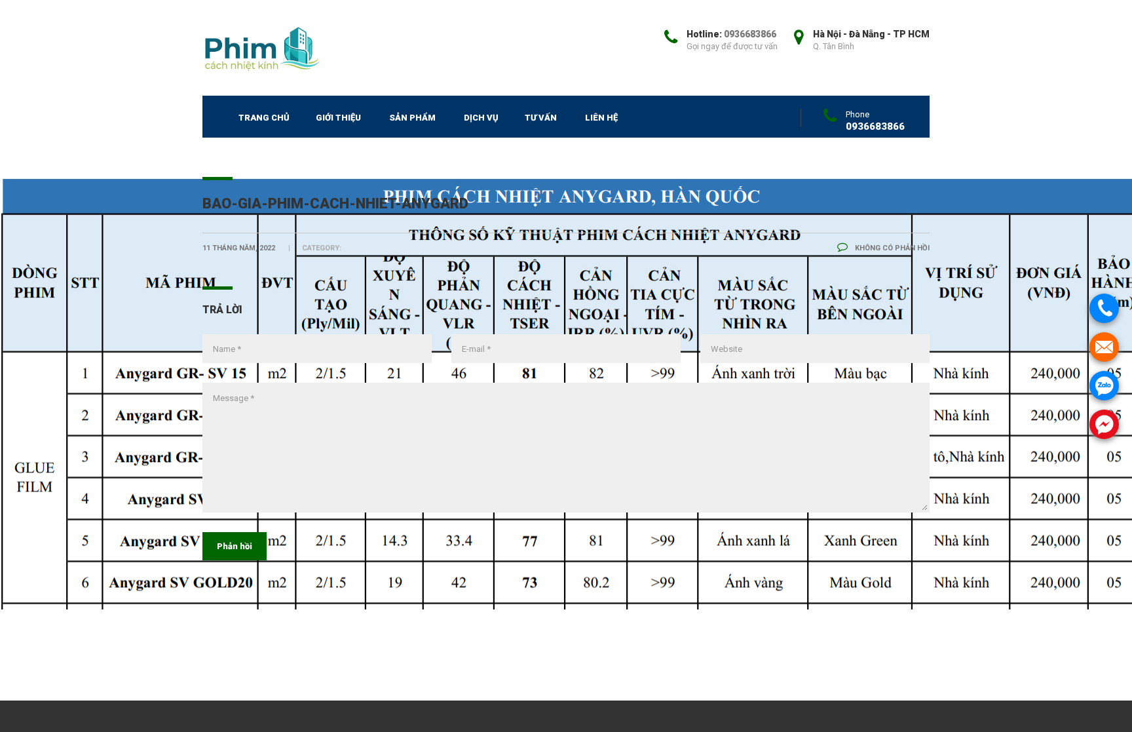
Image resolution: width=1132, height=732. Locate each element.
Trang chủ (264, 118)
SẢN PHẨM (412, 118)
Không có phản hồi (891, 248)
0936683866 (750, 34)
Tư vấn (541, 118)
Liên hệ (601, 118)
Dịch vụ (481, 118)
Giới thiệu (338, 118)
